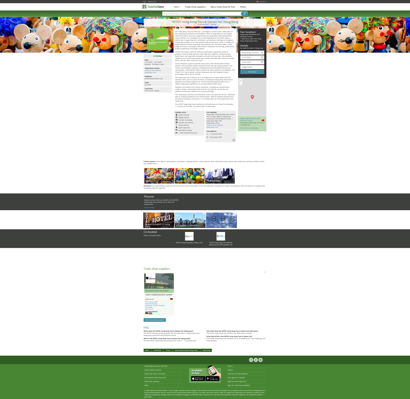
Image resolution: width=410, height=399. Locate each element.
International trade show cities (155, 378)
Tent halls (148, 307)
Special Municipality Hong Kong (186, 350)
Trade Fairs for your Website (237, 374)
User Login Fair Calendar (236, 378)
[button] (252, 97)
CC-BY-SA (264, 115)
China (168, 350)
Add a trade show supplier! (154, 320)
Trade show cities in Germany (154, 374)
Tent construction (151, 302)
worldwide (157, 350)
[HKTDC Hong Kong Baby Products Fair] (189, 236)
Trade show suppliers (195, 6)
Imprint (230, 370)
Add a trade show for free (223, 6)
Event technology (151, 304)
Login (144, 2)
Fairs (176, 6)
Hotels (243, 6)
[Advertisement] (205, 153)
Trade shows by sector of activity (155, 366)
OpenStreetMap (254, 115)
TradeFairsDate (153, 6)
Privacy (229, 366)
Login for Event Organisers (236, 381)
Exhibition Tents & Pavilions (155, 305)
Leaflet (243, 115)
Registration (152, 2)
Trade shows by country (152, 370)
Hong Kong (206, 350)
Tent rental (149, 309)
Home (147, 350)
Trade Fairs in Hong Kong (249, 128)
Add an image (149, 207)
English (262, 2)
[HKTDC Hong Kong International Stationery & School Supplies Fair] (221, 236)
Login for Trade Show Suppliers (238, 385)
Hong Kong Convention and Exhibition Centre (250, 119)
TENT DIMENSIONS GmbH (158, 294)
